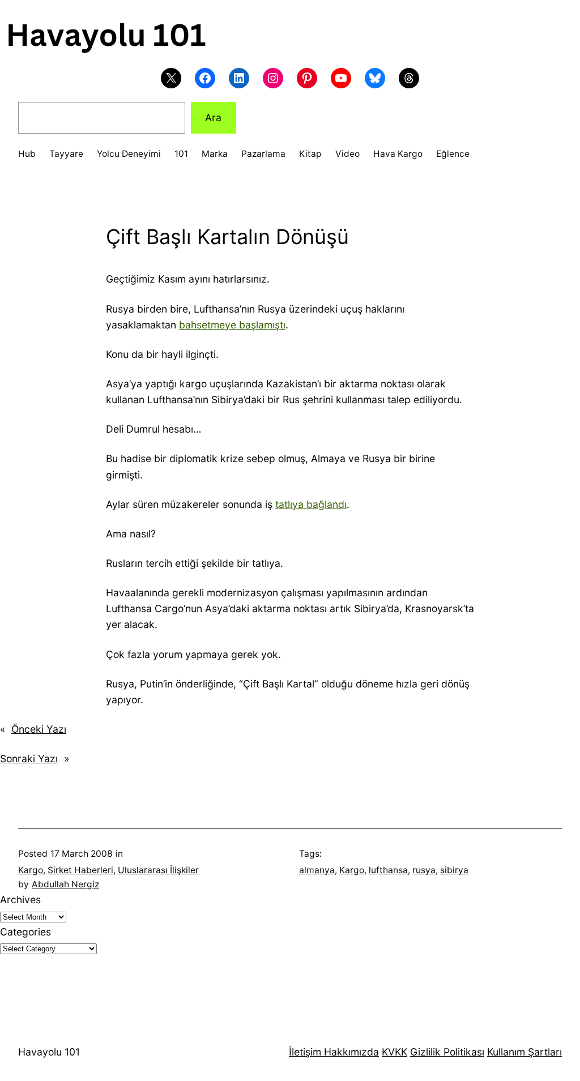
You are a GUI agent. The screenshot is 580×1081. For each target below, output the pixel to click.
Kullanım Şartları (524, 1052)
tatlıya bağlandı (311, 504)
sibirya (454, 870)
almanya (317, 870)
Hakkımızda (350, 1052)
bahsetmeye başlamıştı (232, 325)
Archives (20, 899)
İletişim (305, 1052)
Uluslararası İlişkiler (158, 870)
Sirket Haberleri (80, 870)
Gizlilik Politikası (447, 1052)
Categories (25, 932)
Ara (213, 117)
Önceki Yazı (38, 729)
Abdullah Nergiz (65, 884)
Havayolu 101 (49, 1052)
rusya (424, 870)
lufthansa (388, 870)
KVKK (394, 1052)
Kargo (30, 870)
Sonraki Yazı (29, 758)
